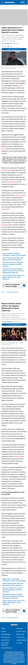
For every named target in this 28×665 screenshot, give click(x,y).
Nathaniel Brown (19, 456)
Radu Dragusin (11, 182)
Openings (19, 628)
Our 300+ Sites (21, 631)
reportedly (5, 225)
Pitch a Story (20, 634)
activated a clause (20, 195)
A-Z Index (19, 643)
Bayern (21, 85)
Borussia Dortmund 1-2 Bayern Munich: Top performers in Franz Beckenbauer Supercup (13, 270)
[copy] (11, 46)
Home (3, 292)
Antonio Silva (6, 209)
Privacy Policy (5, 637)
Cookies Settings (6, 648)
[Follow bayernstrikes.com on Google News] (24, 285)
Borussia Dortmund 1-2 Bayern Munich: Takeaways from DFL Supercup (13, 264)
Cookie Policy (5, 640)
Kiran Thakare (7, 43)
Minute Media (10, 651)
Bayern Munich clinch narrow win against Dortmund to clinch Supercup (14, 277)
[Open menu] (2, 2)
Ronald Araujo (6, 170)
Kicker (3, 149)
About (3, 628)
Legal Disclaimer (21, 640)
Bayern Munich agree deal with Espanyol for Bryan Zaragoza (13, 259)
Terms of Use (20, 637)
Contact (3, 631)
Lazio (16, 92)
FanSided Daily (5, 634)
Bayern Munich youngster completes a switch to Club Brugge (14, 254)
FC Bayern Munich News (12, 292)
